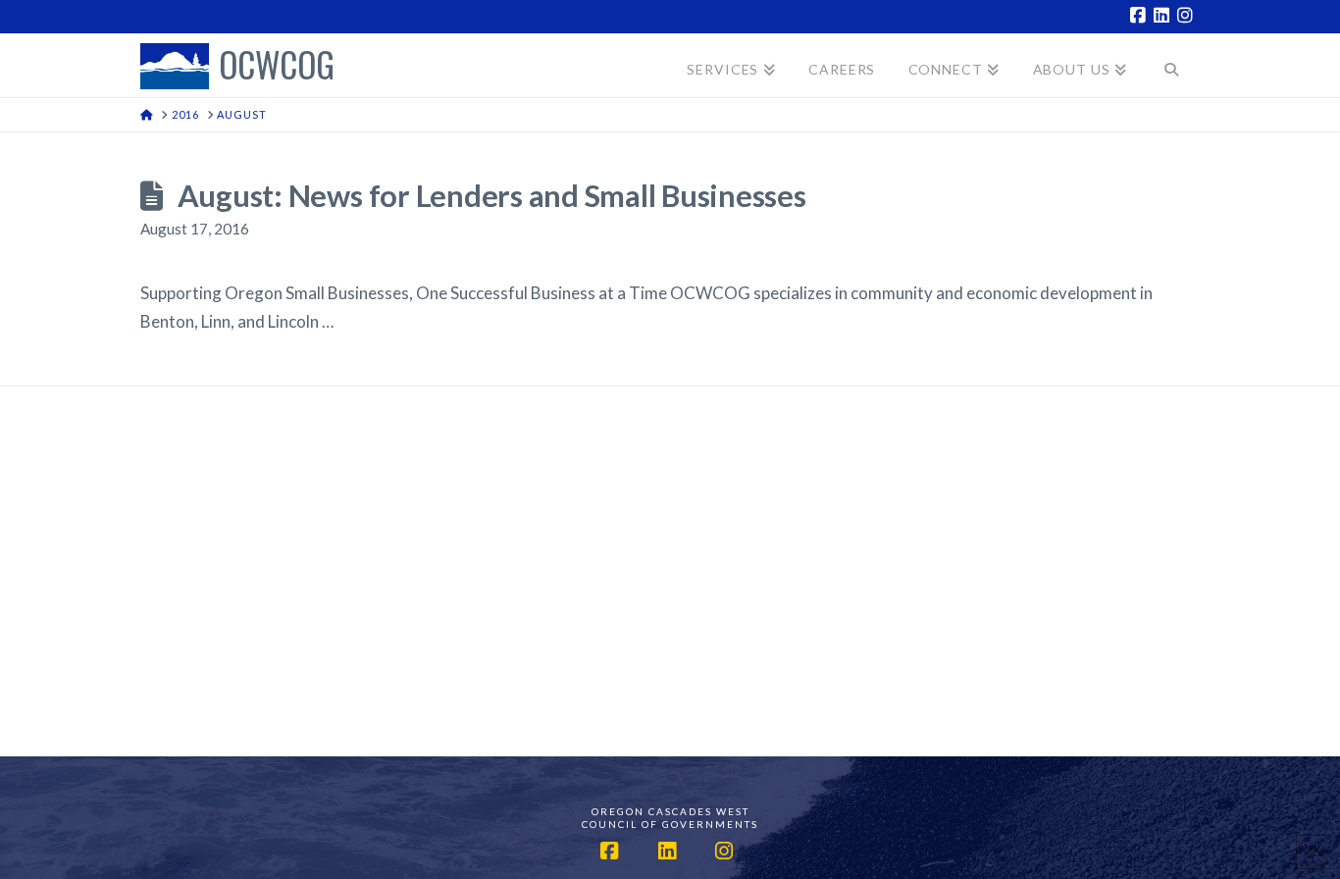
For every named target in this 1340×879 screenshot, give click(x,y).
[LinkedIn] (1164, 15)
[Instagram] (1188, 15)
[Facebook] (1141, 15)
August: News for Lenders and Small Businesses (492, 196)
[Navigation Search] (1172, 65)
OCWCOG (277, 66)
